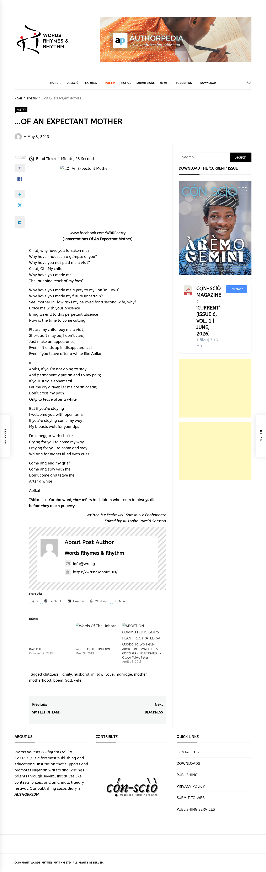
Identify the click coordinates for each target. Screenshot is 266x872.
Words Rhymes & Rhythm (94, 553)
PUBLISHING (184, 82)
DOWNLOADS (188, 763)
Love (109, 674)
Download (236, 289)
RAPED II (35, 649)
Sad (68, 680)
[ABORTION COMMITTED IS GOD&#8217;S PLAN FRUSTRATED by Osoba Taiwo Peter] (143, 635)
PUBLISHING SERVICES (196, 809)
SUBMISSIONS (146, 82)
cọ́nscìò (73, 82)
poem (58, 680)
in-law (97, 674)
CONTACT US (188, 752)
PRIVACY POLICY (191, 786)
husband (81, 674)
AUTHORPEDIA (27, 794)
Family (66, 674)
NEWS (164, 82)
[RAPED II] (50, 635)
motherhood (40, 680)
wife (77, 680)
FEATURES (90, 82)
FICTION (126, 82)
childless (50, 674)
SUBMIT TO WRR (191, 798)
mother (140, 674)
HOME (54, 82)
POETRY (110, 82)
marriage (124, 674)
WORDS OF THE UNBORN (93, 649)
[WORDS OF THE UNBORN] (97, 635)
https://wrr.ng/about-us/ (95, 572)
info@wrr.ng (84, 564)
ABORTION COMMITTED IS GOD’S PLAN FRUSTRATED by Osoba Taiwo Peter (141, 653)
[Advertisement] (215, 388)
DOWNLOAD (208, 82)
